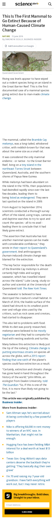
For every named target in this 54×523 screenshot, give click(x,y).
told (31, 288)
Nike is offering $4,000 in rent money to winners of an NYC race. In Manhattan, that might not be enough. (28, 432)
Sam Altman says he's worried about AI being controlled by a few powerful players (28, 416)
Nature (6, 36)
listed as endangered (22, 197)
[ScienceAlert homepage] (27, 4)
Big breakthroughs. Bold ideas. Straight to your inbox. (31, 496)
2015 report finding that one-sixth (24, 357)
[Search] (50, 4)
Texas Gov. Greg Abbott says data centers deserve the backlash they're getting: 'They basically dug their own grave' (28, 464)
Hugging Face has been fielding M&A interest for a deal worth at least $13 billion (28, 448)
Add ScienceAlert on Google (21, 45)
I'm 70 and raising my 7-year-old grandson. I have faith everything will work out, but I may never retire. (28, 480)
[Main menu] (4, 4)
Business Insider (12, 402)
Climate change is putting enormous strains (26, 350)
